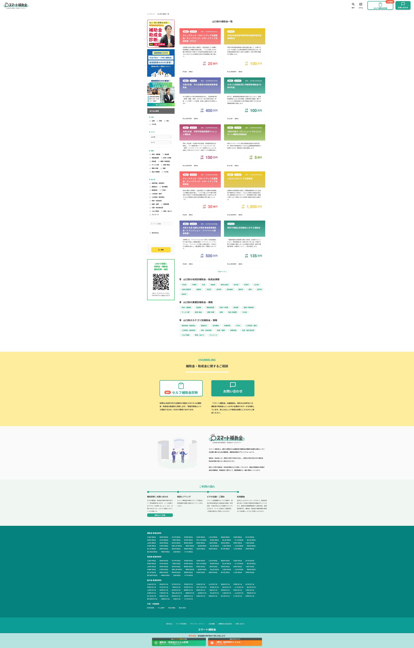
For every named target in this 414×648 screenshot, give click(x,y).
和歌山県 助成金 (177, 569)
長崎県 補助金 (213, 549)
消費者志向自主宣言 (225, 624)
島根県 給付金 (202, 593)
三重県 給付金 (213, 590)
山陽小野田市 (186, 289)
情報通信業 (155, 158)
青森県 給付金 (163, 584)
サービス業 (155, 165)
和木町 (236, 285)
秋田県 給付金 (200, 584)
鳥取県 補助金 (189, 546)
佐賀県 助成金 (200, 572)
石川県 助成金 (239, 563)
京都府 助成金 (237, 566)
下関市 (194, 285)
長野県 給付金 (163, 590)
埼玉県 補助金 (163, 540)
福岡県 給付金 (188, 596)
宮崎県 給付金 (249, 596)
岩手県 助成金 (176, 561)
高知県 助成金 (176, 572)
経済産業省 (150, 608)
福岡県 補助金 (188, 549)
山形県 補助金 (213, 537)
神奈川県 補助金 (201, 540)
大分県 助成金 (237, 572)
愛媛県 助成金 (163, 572)
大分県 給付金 (237, 596)
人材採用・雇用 (157, 194)
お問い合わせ (239, 624)
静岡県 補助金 (188, 543)
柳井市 (219, 289)
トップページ (151, 14)
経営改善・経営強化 (158, 183)
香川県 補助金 (151, 549)
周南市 (213, 285)
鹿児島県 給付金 (152, 599)
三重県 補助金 (213, 543)
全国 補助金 (176, 552)
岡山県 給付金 (214, 593)
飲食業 (154, 161)
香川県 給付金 (151, 596)
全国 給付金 (176, 599)
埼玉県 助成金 (163, 563)
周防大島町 (224, 285)
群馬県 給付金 (151, 587)
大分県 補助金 (237, 549)
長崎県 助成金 (213, 572)
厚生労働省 (171, 608)
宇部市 (246, 285)
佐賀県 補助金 (200, 549)
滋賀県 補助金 (225, 543)
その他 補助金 (188, 552)
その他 (154, 124)
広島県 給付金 (226, 593)
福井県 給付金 (251, 587)
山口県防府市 (232, 215)
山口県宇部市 (188, 118)
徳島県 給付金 (251, 593)
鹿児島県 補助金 (152, 552)
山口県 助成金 (239, 569)
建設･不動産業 (165, 161)
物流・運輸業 (156, 154)
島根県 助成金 (202, 569)
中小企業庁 (161, 608)
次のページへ (222, 271)
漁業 (164, 168)
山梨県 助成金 (151, 566)
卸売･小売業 (167, 158)
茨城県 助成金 (237, 561)
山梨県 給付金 (151, 590)
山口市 (256, 285)
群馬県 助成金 (151, 563)
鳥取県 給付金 (189, 593)
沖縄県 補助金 (165, 552)
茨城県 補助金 (237, 537)
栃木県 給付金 (249, 584)
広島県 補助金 (226, 546)
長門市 (259, 289)
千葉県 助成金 (176, 563)
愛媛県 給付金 (163, 596)
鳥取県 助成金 (189, 569)
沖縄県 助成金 (165, 575)
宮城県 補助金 (188, 537)
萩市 (250, 289)
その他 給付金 (188, 599)
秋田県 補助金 (200, 537)
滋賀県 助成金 (225, 566)
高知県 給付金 (176, 596)
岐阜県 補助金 (176, 543)
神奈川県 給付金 (201, 587)
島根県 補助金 (202, 546)
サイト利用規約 (181, 624)
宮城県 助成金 (188, 561)
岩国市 (198, 289)
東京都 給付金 (188, 587)
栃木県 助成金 (249, 561)
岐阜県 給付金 (176, 590)
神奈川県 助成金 (201, 563)
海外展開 (165, 187)
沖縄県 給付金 (165, 599)
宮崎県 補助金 (249, 549)
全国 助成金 (176, 575)
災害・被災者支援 (157, 208)
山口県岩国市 (232, 264)
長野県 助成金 (163, 566)
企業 (153, 121)
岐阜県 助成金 (176, 566)
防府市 (184, 294)
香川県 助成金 (151, 572)
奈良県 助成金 (163, 569)
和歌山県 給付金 (177, 593)
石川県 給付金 (239, 587)
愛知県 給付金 (200, 590)
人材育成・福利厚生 (158, 197)
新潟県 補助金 (214, 540)
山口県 (230, 118)
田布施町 (230, 289)
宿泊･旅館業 (156, 172)
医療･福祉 (166, 165)
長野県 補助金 (163, 543)
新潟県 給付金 (214, 587)
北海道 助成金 (151, 561)
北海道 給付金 (151, 584)
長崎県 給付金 (213, 596)
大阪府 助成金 (249, 566)
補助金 (191, 71)
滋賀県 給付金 (225, 590)
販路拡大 (154, 187)
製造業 (167, 154)
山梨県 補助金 (151, 543)
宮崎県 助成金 (249, 572)
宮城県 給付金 (188, 584)
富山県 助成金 (226, 563)
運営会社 (169, 624)
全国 (185, 71)
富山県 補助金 (226, 540)
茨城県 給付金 (237, 584)
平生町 (209, 289)
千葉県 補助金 (176, 540)
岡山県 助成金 (214, 569)
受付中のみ (155, 233)
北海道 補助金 (151, 537)
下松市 (184, 285)
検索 (162, 250)
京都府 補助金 (237, 543)
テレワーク (155, 215)
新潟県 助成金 (214, 563)
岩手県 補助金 (176, 537)
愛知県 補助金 (200, 543)
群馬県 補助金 (151, 540)
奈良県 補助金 (163, 546)
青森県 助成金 (163, 561)
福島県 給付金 (225, 584)
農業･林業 (155, 168)
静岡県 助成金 (188, 566)
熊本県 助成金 (225, 572)
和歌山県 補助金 (177, 546)
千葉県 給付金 (176, 587)
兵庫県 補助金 (151, 546)
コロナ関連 (155, 211)
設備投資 (154, 190)
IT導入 (164, 190)
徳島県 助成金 (251, 569)
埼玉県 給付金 (163, 587)
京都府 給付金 (237, 590)
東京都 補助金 (188, 540)
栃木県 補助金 (249, 537)
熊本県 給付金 (225, 596)
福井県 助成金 (251, 563)
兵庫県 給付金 (151, 593)
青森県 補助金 (163, 537)
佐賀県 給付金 (200, 596)
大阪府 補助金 (249, 543)
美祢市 (240, 289)
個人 (167, 121)
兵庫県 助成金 (151, 569)
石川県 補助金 (239, 540)
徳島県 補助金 (251, 546)
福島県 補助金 (225, 537)
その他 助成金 (188, 575)
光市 (203, 285)
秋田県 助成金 (200, 561)
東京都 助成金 (188, 563)
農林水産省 (182, 608)
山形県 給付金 (213, 584)
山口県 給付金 (239, 593)
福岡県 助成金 (188, 572)
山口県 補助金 (239, 546)
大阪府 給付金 (249, 590)
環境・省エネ (167, 211)
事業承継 (166, 204)
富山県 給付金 (226, 587)
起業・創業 (155, 204)
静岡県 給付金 (188, 590)
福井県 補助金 (251, 540)
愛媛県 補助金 (163, 549)
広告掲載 (212, 624)
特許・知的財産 (157, 201)
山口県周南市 (232, 71)
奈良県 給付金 (163, 593)
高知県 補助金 (176, 549)
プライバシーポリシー (197, 624)
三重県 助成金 (213, 566)
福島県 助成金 (225, 561)
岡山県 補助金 (214, 546)
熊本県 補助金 (225, 549)
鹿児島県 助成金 (152, 575)
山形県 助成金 (213, 561)
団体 (160, 121)
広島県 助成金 (226, 569)
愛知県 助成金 (200, 566)
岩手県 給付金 (176, 584)
